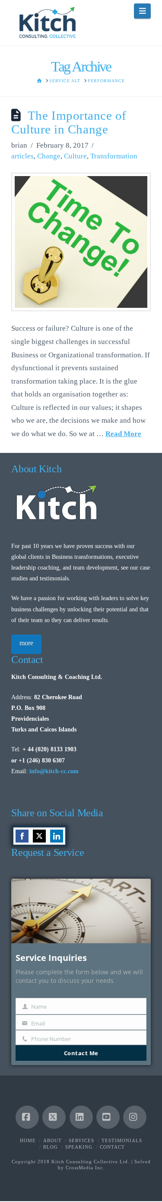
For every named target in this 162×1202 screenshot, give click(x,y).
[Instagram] (134, 1117)
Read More (123, 434)
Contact (112, 1146)
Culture (75, 156)
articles (22, 156)
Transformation (113, 156)
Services (81, 1140)
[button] (142, 11)
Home (28, 1140)
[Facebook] (27, 1117)
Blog (50, 1146)
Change (48, 156)
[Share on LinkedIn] (56, 836)
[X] (54, 1117)
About (52, 1140)
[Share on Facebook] (22, 836)
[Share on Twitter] (39, 836)
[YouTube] (108, 1117)
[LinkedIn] (81, 1117)
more (26, 643)
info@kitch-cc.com (54, 771)
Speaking (78, 1146)
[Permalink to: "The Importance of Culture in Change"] (81, 242)
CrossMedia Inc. (85, 1167)
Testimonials (122, 1140)
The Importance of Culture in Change (69, 122)
